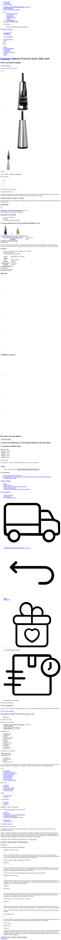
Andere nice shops (8, 821)
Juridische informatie (7, 270)
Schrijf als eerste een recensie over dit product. (28, 469)
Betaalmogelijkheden (8, 774)
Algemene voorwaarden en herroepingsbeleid (14, 814)
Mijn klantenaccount (8, 776)
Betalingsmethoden (11, 17)
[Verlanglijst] (5, 42)
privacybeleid (33, 839)
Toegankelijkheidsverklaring (10, 816)
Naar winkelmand (8, 4)
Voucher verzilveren (8, 790)
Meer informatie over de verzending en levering (12, 212)
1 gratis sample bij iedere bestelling (12, 9)
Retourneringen (10, 14)
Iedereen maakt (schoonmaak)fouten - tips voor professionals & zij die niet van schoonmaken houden (27, 476)
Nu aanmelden (7, 34)
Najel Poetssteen (7, 496)
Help (5, 12)
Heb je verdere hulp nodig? (10, 780)
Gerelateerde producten (7, 269)
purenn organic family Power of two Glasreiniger (15, 486)
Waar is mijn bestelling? (12, 13)
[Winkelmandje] (32, 44)
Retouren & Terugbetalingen (10, 773)
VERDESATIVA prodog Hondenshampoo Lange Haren (17, 489)
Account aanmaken (8, 39)
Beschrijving (5, 242)
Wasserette (6, 796)
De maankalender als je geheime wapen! (13, 475)
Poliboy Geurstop (8, 485)
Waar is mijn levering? (9, 789)
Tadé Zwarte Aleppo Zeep (10, 488)
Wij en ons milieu (8, 795)
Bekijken (3, 466)
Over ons (6, 802)
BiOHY (5, 484)
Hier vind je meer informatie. (7, 711)
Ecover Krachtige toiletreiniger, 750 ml (13, 237)
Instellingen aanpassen (23, 842)
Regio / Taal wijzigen (13, 807)
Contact (8, 18)
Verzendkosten (10, 16)
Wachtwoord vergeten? (9, 787)
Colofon (5, 812)
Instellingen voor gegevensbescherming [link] (13, 817)
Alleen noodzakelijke (12, 842)
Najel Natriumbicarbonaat (10, 497)
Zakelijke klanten (8, 777)
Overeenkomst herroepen (6, 823)
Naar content (7, 3)
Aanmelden (6, 785)
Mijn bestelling (7, 770)
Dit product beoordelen (6, 439)
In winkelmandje (4, 204)
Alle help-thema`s (11, 20)
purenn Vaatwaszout (8, 495)
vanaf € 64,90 (17, 7)
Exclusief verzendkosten (15, 174)
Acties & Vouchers (8, 778)
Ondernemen (7, 820)
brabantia (6, 58)
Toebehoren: (5, 268)
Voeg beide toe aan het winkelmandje (9, 240)
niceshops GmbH (11, 809)
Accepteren (3, 842)
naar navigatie (7, 1)
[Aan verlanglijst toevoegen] (1, 206)
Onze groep (6, 803)
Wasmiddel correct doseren (10, 478)
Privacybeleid (7, 813)
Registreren (6, 786)
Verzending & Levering (9, 772)
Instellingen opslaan (5, 937)
